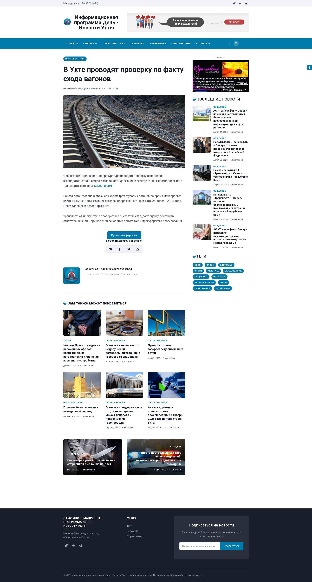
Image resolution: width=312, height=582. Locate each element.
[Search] (236, 43)
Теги (129, 525)
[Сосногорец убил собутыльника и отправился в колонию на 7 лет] (92, 457)
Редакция (132, 531)
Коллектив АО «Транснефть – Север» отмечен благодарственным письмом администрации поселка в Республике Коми (229, 204)
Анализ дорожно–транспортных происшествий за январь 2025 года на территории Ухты (165, 415)
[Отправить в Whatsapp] (138, 249)
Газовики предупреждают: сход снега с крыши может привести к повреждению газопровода (124, 415)
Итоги (198, 271)
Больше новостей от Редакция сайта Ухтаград (110, 274)
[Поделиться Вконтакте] (110, 249)
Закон (67, 340)
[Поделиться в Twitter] (128, 249)
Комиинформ (103, 186)
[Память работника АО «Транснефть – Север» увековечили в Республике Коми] (203, 175)
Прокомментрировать (124, 235)
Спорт (223, 282)
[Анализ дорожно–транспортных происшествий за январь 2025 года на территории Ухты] (166, 385)
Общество (90, 43)
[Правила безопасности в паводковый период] (82, 385)
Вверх (241, 575)
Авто (198, 265)
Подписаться (232, 546)
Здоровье (226, 265)
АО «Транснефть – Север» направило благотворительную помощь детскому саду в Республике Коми (230, 236)
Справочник (202, 288)
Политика (137, 43)
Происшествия (114, 43)
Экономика (158, 43)
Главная (72, 43)
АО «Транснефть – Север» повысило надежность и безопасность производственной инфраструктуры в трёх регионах (230, 119)
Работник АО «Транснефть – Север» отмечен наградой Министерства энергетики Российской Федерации (230, 148)
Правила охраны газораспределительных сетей (165, 349)
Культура (213, 271)
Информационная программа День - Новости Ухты (99, 575)
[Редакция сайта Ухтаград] (71, 282)
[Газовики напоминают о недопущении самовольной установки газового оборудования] (124, 323)
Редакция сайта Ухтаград (75, 88)
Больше (201, 43)
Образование (181, 43)
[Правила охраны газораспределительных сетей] (166, 323)
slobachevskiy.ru (193, 575)
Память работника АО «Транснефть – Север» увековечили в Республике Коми (230, 175)
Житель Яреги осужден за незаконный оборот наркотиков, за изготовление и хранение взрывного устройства (81, 353)
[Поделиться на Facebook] (119, 249)
